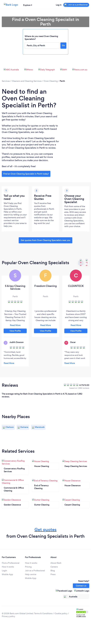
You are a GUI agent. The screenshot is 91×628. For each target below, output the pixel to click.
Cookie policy (61, 613)
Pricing (28, 566)
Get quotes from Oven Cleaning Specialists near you (45, 240)
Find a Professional (10, 563)
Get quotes (45, 529)
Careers (54, 566)
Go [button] (63, 45)
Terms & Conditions (43, 613)
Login (4, 570)
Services (6, 81)
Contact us (81, 585)
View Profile (15, 330)
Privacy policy (8, 616)
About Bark (55, 563)
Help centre (30, 574)
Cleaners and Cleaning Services (27, 81)
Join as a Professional (35, 570)
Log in (58, 4)
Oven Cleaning (51, 81)
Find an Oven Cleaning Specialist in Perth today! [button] (26, 173)
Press (53, 574)
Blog (52, 570)
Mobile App (7, 574)
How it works (8, 566)
